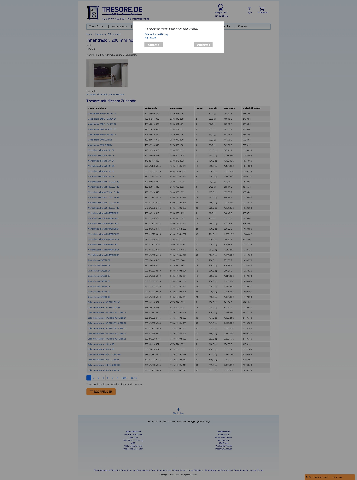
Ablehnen (153, 44)
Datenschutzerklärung (156, 34)
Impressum (150, 37)
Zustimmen (203, 44)
